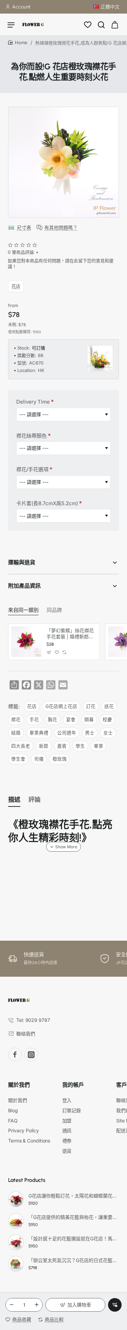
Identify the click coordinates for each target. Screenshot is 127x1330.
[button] (75, 1305)
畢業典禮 (38, 732)
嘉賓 (62, 746)
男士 (89, 732)
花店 (16, 286)
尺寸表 (24, 227)
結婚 (16, 732)
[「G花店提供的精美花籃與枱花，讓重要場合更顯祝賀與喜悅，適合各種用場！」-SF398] (16, 1221)
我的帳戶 (73, 1085)
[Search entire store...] (101, 24)
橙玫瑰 (59, 759)
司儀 (39, 759)
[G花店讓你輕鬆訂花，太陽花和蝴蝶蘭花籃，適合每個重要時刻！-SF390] (16, 1199)
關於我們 (19, 1085)
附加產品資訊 (24, 586)
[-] (11, 1304)
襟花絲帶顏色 (31, 435)
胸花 (52, 719)
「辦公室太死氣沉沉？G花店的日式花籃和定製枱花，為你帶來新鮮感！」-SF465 (72, 1260)
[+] (36, 1304)
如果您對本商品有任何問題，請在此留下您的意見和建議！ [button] (60, 263)
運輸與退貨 (21, 562)
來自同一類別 (23, 610)
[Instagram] (31, 1054)
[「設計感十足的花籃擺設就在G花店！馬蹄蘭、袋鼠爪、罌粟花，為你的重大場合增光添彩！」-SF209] (16, 1242)
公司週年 (66, 732)
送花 (109, 706)
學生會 (18, 759)
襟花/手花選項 (32, 469)
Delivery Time (33, 401)
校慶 (107, 719)
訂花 (91, 706)
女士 (108, 732)
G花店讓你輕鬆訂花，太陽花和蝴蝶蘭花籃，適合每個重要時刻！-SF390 (72, 1196)
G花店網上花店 (61, 706)
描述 (14, 799)
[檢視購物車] (115, 24)
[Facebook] (15, 1054)
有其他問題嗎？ (61, 227)
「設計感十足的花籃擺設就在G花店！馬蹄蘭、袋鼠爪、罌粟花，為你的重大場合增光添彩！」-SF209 (72, 1238)
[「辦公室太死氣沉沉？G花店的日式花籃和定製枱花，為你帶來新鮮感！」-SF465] (16, 1264)
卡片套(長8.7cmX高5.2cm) (47, 503)
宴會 (71, 719)
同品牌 (54, 610)
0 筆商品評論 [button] (21, 252)
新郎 (43, 746)
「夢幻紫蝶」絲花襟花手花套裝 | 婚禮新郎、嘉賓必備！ (70, 633)
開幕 (89, 719)
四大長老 (20, 746)
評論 (34, 799)
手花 (34, 719)
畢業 (98, 746)
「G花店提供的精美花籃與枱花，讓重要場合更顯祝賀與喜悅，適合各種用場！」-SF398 (72, 1217)
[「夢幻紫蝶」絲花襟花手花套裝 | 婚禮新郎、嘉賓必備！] (26, 641)
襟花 (16, 719)
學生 (80, 746)
